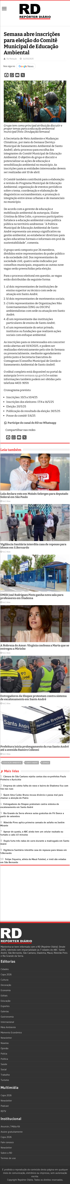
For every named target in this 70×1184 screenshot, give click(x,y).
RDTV (3, 1111)
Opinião (4, 1048)
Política (4, 1058)
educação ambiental (12, 762)
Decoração (6, 985)
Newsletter (6, 1037)
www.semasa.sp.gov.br (32, 375)
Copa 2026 (6, 974)
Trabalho (5, 1074)
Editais (4, 995)
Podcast (5, 1105)
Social (4, 1069)
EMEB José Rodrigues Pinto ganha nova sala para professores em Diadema (31, 596)
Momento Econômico (11, 1032)
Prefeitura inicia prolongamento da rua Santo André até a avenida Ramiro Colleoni (34, 748)
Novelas (5, 1043)
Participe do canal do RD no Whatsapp (32, 422)
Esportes (5, 1006)
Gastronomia (7, 1016)
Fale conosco (7, 1142)
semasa (45, 762)
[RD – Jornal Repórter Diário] (35, 10)
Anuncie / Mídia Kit (10, 1126)
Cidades (5, 969)
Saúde (4, 1064)
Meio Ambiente (8, 1027)
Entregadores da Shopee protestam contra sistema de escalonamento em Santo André (33, 697)
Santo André (32, 762)
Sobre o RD (6, 1152)
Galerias (5, 1011)
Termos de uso (8, 1158)
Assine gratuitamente (12, 1131)
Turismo (5, 1080)
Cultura (4, 979)
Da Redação (12, 58)
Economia (6, 990)
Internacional (7, 1021)
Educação (5, 1000)
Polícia (4, 1053)
